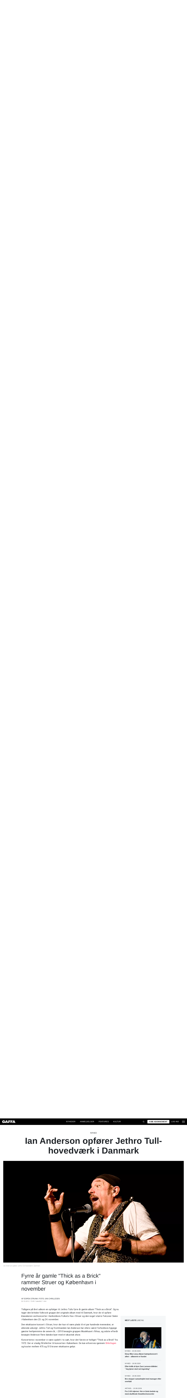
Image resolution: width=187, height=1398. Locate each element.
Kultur (117, 1122)
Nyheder (71, 1122)
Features (104, 1122)
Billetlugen (111, 1343)
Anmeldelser (87, 1122)
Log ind (175, 1122)
